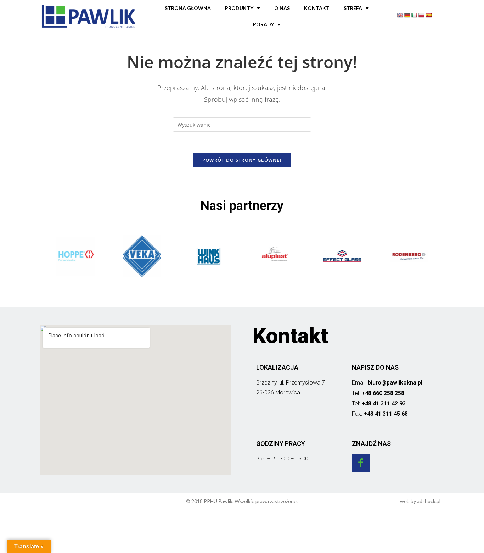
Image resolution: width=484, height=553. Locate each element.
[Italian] (414, 15)
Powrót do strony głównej (242, 160)
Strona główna (188, 8)
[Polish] (421, 15)
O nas (282, 8)
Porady (263, 24)
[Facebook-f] (361, 463)
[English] (400, 15)
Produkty (239, 8)
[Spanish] (428, 15)
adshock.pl (428, 501)
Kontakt (317, 8)
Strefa (353, 8)
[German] (407, 15)
